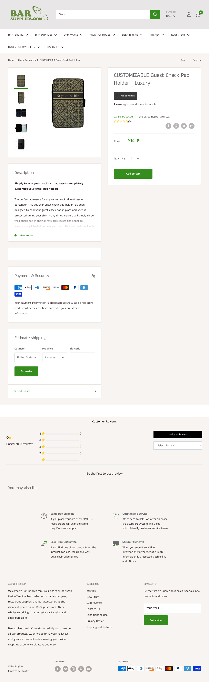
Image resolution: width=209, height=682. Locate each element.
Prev (183, 60)
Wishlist (91, 591)
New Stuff (93, 597)
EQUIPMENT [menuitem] (178, 35)
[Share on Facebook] (168, 126)
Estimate (26, 371)
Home (11, 60)
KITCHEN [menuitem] (154, 35)
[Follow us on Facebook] (58, 669)
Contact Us (93, 609)
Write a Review (178, 434)
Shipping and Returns (99, 627)
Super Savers (94, 603)
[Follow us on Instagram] (73, 669)
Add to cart (133, 174)
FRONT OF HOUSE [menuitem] (100, 35)
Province (47, 349)
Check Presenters (27, 60)
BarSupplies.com (123, 117)
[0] (197, 14)
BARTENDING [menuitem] (15, 35)
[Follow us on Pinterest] (81, 669)
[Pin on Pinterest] (176, 126)
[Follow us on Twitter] (65, 669)
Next (195, 60)
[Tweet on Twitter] (184, 126)
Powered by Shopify (18, 671)
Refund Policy (21, 391)
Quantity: (120, 159)
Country (19, 349)
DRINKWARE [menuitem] (71, 35)
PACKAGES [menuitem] (53, 47)
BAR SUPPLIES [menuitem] (43, 35)
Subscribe (156, 620)
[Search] (155, 14)
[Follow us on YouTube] (89, 669)
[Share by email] (192, 126)
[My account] (189, 14)
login (125, 104)
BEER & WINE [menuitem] (130, 35)
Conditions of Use (97, 615)
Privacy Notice (95, 621)
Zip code (75, 349)
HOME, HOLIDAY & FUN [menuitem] (21, 47)
